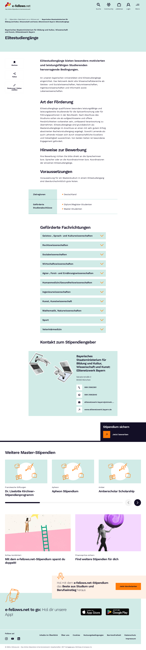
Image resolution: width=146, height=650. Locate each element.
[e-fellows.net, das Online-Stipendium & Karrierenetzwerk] (17, 6)
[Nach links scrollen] (128, 502)
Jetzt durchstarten (128, 586)
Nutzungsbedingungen (93, 635)
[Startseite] (6, 19)
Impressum (131, 639)
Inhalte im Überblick (48, 635)
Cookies (76, 635)
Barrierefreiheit (114, 635)
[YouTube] (12, 638)
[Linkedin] (18, 638)
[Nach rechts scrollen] (137, 502)
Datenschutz (130, 635)
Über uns (65, 635)
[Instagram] (6, 638)
